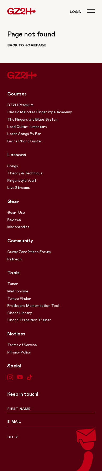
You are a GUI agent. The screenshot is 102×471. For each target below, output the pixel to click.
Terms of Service (22, 344)
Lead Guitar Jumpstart (27, 126)
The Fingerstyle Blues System (32, 119)
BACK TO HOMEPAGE (26, 45)
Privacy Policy (19, 352)
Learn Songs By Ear (24, 133)
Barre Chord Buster (25, 140)
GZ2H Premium (20, 104)
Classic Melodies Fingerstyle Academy (39, 111)
